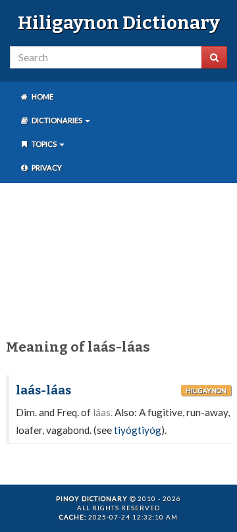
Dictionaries (57, 120)
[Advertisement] (118, 258)
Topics (44, 144)
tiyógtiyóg (137, 430)
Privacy (46, 167)
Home (41, 96)
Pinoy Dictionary (92, 498)
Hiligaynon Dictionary (119, 23)
